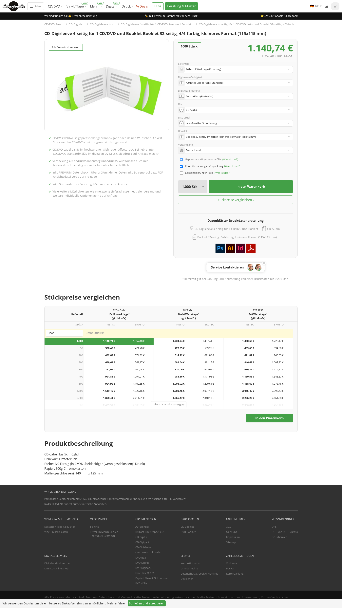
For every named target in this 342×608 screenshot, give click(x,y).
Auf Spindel (142, 526)
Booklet (182, 131)
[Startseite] (15, 6)
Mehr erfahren (116, 603)
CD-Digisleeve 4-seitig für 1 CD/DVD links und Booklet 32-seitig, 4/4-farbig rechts (248, 24)
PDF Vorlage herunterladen (251, 248)
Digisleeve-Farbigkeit (190, 77)
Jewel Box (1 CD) (144, 573)
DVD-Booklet (188, 532)
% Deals (142, 6)
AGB (228, 526)
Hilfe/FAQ (57, 504)
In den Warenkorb (251, 186)
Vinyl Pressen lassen (56, 532)
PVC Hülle (141, 583)
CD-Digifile (141, 537)
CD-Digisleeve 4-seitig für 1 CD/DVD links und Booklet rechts (160, 24)
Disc (180, 104)
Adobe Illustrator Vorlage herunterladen (230, 248)
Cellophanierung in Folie (199, 173)
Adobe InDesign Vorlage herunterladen (240, 248)
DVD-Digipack (143, 568)
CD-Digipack (142, 542)
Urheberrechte (189, 568)
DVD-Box (140, 557)
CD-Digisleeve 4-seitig (104, 24)
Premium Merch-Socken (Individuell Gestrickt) (104, 534)
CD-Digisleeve (78, 24)
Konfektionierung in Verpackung (204, 166)
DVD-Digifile (142, 562)
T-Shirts (94, 526)
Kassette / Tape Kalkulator (59, 526)
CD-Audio (273, 229)
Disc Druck (184, 117)
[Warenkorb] (335, 6)
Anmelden (326, 6)
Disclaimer (187, 578)
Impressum (233, 537)
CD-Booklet (187, 526)
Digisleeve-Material (189, 90)
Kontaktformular (117, 499)
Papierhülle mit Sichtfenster (151, 578)
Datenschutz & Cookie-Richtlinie (199, 573)
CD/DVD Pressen (55, 24)
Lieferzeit (183, 63)
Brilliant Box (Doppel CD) (149, 532)
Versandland (185, 144)
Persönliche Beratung (84, 16)
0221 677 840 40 (86, 499)
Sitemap (231, 542)
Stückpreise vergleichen (234, 200)
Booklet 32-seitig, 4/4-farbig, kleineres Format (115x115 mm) (237, 237)
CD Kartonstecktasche (148, 552)
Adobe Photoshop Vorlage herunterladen (220, 248)
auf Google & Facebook (284, 16)
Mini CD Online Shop (56, 568)
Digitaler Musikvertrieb (57, 563)
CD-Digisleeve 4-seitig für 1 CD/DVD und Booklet (226, 229)
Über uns (231, 532)
